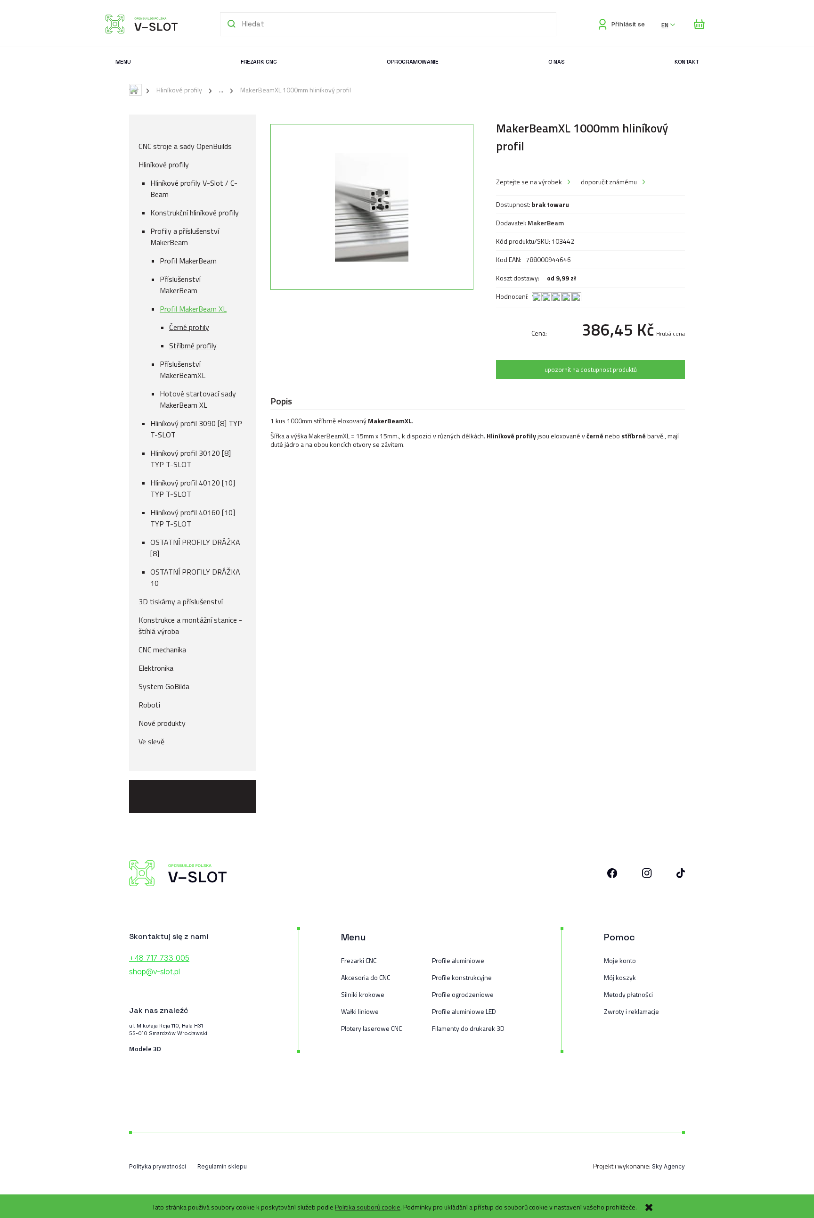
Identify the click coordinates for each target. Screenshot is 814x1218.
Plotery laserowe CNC (371, 1028)
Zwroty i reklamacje (631, 1011)
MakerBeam (546, 223)
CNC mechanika (162, 649)
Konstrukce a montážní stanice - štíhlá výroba (190, 625)
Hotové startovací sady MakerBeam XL (198, 399)
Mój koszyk (620, 977)
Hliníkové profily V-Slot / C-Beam (193, 188)
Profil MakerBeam (188, 260)
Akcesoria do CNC (365, 977)
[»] (213, 90)
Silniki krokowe (362, 994)
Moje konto (620, 960)
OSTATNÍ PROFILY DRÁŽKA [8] (195, 547)
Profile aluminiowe (458, 960)
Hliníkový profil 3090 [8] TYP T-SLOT (196, 429)
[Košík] (699, 24)
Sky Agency (668, 1166)
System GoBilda (163, 686)
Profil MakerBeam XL (193, 308)
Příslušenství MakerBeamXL (182, 369)
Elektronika (155, 668)
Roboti (149, 704)
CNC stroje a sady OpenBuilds (185, 146)
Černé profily (189, 327)
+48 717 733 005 (159, 958)
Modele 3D (145, 1049)
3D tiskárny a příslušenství (180, 601)
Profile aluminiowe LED (464, 1011)
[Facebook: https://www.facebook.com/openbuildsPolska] (612, 875)
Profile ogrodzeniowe (463, 994)
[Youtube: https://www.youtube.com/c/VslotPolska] (680, 875)
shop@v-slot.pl (154, 971)
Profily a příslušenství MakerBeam (184, 236)
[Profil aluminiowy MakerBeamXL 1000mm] (371, 207)
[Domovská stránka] (142, 24)
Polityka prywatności (157, 1166)
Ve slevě (151, 741)
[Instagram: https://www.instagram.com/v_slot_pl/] (647, 875)
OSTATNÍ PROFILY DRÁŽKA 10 (195, 577)
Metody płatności (628, 994)
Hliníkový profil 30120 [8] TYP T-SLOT (190, 458)
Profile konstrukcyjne (462, 977)
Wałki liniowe (360, 1011)
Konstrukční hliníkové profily (194, 212)
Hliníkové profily (163, 164)
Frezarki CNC (358, 960)
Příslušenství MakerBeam (180, 284)
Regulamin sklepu (222, 1166)
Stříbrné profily (193, 345)
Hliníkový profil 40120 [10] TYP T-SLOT (192, 488)
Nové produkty (162, 723)
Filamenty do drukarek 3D (468, 1028)
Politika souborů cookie (367, 1207)
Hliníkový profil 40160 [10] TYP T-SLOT (192, 518)
